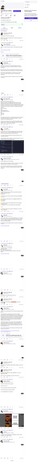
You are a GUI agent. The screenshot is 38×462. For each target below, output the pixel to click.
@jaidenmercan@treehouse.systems (6, 13)
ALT (22, 90)
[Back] (1, 1)
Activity (4, 27)
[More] (11, 40)
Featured (19, 27)
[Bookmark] (9, 40)
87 (1, 15)
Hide (22, 79)
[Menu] (22, 11)
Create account (30, 18)
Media (12, 27)
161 (6, 15)
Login (31, 20)
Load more (11, 460)
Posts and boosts (4, 30)
